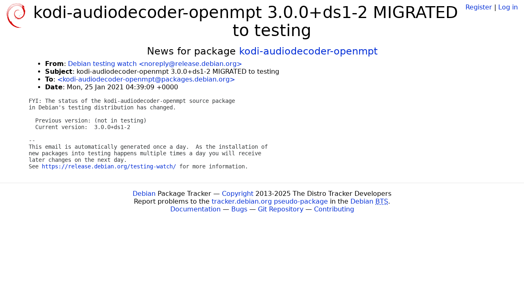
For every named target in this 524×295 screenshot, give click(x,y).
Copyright (237, 193)
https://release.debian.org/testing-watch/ (109, 166)
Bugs (239, 209)
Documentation (195, 209)
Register (478, 7)
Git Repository (280, 209)
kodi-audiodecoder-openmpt (308, 51)
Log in (508, 7)
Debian (144, 193)
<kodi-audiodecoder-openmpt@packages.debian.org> (146, 79)
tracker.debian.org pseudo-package (270, 201)
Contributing (334, 209)
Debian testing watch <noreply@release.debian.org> (155, 64)
